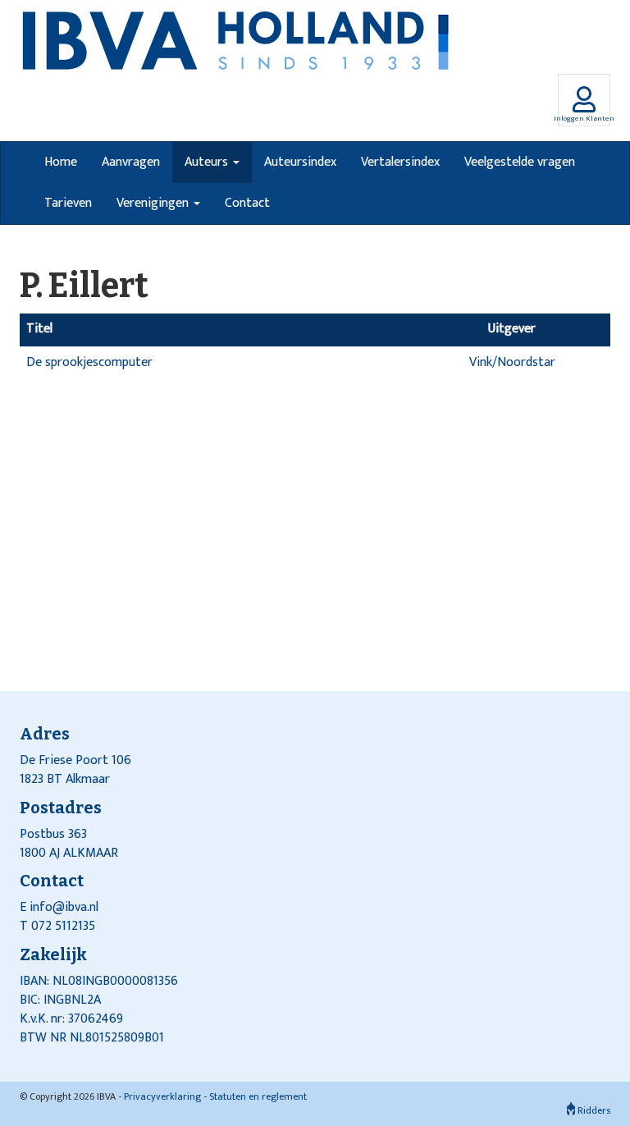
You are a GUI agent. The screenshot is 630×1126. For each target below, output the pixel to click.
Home (60, 162)
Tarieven (68, 203)
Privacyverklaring (162, 1096)
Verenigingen (154, 203)
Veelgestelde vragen (519, 162)
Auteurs (208, 162)
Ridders (592, 1110)
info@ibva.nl (64, 907)
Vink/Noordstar (512, 362)
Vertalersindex (400, 162)
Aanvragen (131, 162)
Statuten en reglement (258, 1096)
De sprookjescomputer (89, 362)
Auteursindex (300, 162)
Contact (247, 203)
